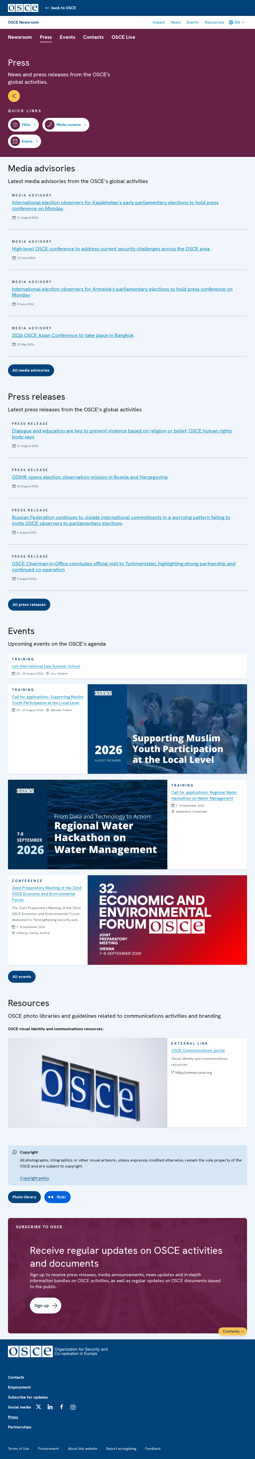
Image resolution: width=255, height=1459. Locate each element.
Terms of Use (18, 1448)
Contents (231, 1331)
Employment (19, 1387)
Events (193, 22)
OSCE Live (123, 37)
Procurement (48, 1448)
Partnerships (19, 1427)
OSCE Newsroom (23, 22)
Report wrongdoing (121, 1448)
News (176, 22)
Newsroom (20, 37)
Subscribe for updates (28, 1397)
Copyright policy (34, 1178)
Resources (214, 22)
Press (46, 37)
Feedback (153, 1448)
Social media (19, 1407)
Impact (159, 22)
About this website (82, 1448)
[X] (38, 1406)
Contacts (93, 37)
